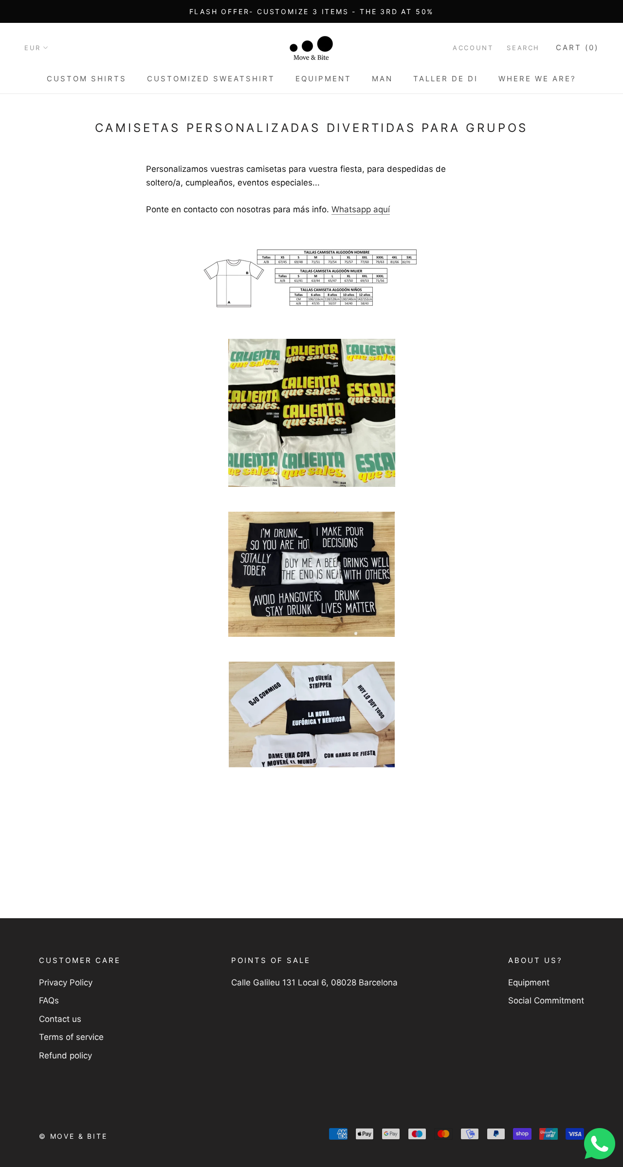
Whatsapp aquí (360, 209)
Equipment (323, 78)
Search (523, 48)
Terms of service (71, 1037)
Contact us (60, 1019)
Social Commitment (546, 1000)
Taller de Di (445, 78)
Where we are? (537, 78)
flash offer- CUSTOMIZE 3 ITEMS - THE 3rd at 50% (311, 11)
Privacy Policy (65, 982)
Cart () (577, 47)
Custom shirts (87, 78)
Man (382, 78)
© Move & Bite (73, 1136)
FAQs (49, 1000)
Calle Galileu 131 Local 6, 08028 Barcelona (314, 982)
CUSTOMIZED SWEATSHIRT (211, 78)
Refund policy (65, 1055)
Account (473, 48)
